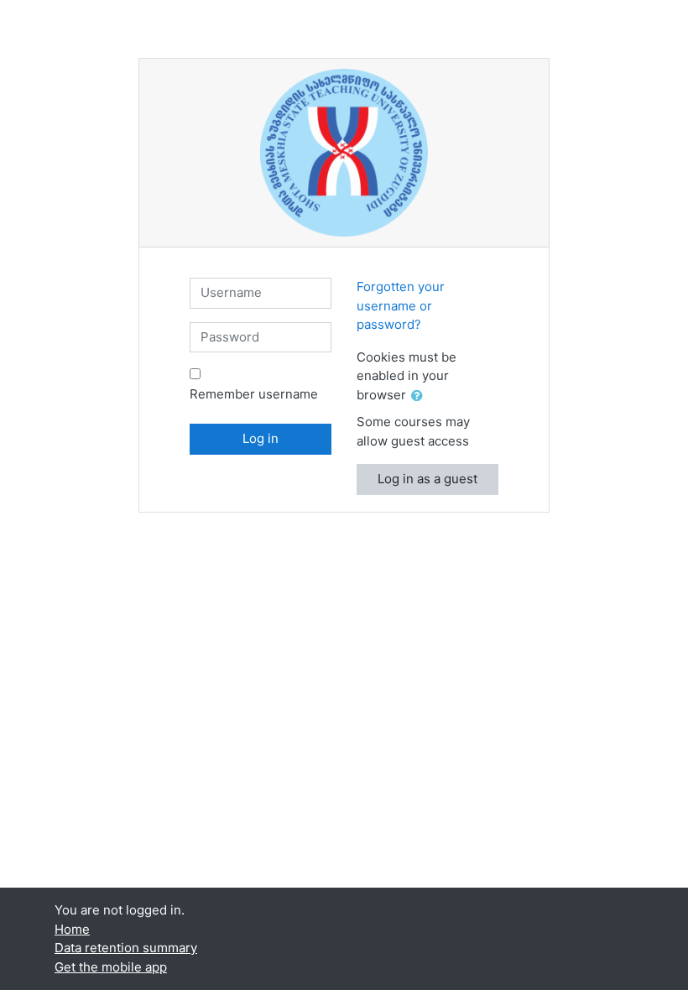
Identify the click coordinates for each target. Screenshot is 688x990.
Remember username (254, 394)
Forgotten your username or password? (401, 305)
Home (72, 929)
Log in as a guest (427, 479)
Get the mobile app (111, 967)
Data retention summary (126, 948)
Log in (260, 438)
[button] (420, 396)
